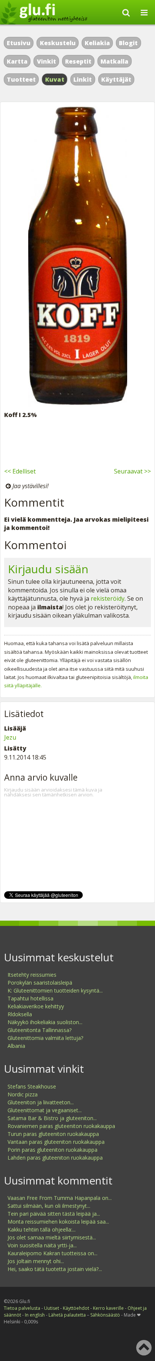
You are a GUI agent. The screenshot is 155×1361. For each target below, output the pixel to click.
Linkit (82, 79)
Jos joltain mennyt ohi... (36, 1261)
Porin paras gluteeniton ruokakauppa (52, 1149)
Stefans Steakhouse (32, 1086)
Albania (16, 1045)
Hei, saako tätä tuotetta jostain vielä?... (55, 1269)
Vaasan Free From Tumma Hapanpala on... (60, 1197)
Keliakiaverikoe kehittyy (36, 1006)
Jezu (10, 737)
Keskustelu (58, 43)
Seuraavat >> (132, 471)
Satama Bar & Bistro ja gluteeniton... (52, 1118)
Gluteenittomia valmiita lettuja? (45, 1037)
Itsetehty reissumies (32, 974)
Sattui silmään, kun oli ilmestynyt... (49, 1205)
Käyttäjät (116, 79)
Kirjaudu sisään (48, 569)
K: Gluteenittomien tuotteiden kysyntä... (55, 990)
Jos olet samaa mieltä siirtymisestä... (52, 1237)
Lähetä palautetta (67, 1315)
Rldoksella (20, 1014)
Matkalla (114, 61)
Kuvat (55, 79)
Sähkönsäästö (105, 1315)
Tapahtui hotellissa (30, 998)
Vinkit (46, 61)
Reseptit (78, 61)
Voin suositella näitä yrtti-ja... (42, 1245)
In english (35, 1315)
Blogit (128, 43)
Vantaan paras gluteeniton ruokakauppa (56, 1141)
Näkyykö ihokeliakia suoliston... (45, 1022)
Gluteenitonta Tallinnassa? (39, 1030)
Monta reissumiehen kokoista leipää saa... (58, 1221)
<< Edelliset (20, 471)
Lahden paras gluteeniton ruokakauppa (55, 1157)
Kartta (17, 61)
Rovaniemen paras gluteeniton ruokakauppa (61, 1126)
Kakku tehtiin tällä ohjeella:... (42, 1229)
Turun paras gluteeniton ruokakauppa (53, 1133)
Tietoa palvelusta (22, 1308)
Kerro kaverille (108, 1308)
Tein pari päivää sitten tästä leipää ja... (54, 1213)
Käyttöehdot (76, 1308)
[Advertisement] (77, 442)
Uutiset (51, 1308)
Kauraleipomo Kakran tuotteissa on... (52, 1253)
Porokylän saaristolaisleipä (40, 982)
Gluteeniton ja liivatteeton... (41, 1102)
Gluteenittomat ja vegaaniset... (45, 1110)
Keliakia (97, 43)
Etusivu (18, 43)
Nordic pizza (23, 1094)
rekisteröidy (108, 598)
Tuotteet (21, 79)
